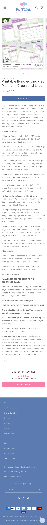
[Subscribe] (39, 489)
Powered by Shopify (26, 516)
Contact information (37, 520)
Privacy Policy (10, 448)
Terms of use (9, 458)
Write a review (23, 384)
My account (9, 433)
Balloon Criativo (14, 516)
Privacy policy (10, 520)
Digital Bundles (10, 413)
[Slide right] (28, 73)
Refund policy (39, 517)
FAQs (6, 443)
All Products (9, 408)
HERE (25, 274)
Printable (8, 418)
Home (6, 403)
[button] (4, 7)
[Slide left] (18, 73)
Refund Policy (10, 453)
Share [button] (6, 361)
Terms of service (22, 520)
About (6, 428)
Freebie (7, 423)
